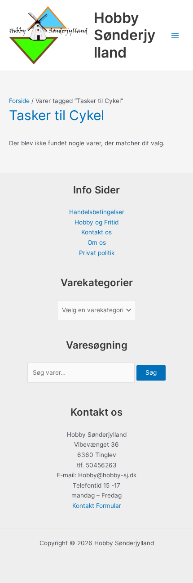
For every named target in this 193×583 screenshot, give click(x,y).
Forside (19, 100)
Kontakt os (96, 232)
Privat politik (96, 252)
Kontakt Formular (96, 505)
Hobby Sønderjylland (124, 35)
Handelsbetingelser (96, 211)
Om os (97, 242)
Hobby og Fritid (96, 222)
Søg (151, 372)
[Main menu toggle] (175, 35)
